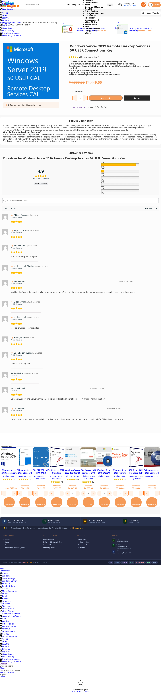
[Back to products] (116, 28)
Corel (4, 596)
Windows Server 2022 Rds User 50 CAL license (72, 473)
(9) (30, 479)
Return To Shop (7, 672)
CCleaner (6, 23)
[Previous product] (63, 23)
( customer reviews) (89, 57)
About (7, 539)
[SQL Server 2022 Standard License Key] (57, 457)
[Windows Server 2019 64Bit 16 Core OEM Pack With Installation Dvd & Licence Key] (104, 457)
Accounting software (11, 35)
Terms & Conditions (51, 545)
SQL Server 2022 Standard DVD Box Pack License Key (136, 474)
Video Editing (91, 22)
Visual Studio (91, 24)
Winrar (88, 33)
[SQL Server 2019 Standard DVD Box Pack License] (88, 457)
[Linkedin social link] (105, 107)
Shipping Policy (49, 548)
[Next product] (118, 22)
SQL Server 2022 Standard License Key (56, 473)
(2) (93, 482)
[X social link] (98, 107)
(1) (62, 482)
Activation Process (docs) (15, 548)
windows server (92, 28)
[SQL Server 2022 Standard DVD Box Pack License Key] (136, 457)
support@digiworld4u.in (125, 553)
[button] (9, 502)
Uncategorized (92, 20)
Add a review (41, 184)
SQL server (92, 30)
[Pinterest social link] (101, 107)
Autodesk (6, 20)
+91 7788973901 (122, 546)
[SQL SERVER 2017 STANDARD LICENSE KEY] (41, 457)
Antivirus (81, 548)
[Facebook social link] (95, 107)
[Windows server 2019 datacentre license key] (9, 457)
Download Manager (11, 33)
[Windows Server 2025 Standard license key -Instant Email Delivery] (25, 457)
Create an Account (80, 691)
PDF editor (90, 18)
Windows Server (84, 545)
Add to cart (105, 98)
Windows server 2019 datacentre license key (9, 473)
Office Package (84, 542)
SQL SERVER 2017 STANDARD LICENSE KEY (41, 473)
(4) (14, 479)
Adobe (5, 593)
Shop (7, 542)
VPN (87, 26)
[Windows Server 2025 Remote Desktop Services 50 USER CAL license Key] (120, 457)
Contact (8, 545)
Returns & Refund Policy (52, 542)
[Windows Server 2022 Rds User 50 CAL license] (72, 457)
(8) (77, 479)
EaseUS (5, 18)
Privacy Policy (48, 539)
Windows (82, 539)
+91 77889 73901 (122, 541)
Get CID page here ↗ (76, 528)
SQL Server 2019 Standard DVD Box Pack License (88, 474)
